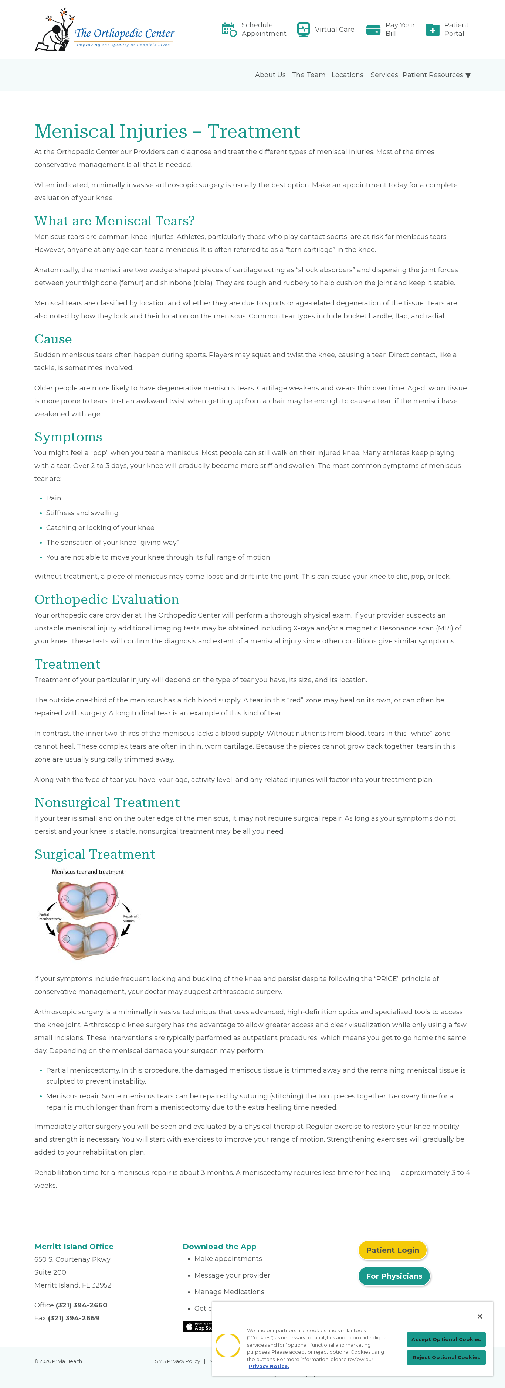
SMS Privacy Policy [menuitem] (177, 1361)
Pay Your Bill (400, 29)
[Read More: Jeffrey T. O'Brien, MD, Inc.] (104, 29)
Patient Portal (456, 29)
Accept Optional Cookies (446, 1339)
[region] (352, 1339)
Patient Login (392, 1250)
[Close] (480, 1316)
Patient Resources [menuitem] (433, 75)
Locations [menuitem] (347, 75)
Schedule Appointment (264, 29)
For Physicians (394, 1276)
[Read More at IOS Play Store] (202, 1326)
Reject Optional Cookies (446, 1357)
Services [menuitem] (384, 75)
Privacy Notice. (269, 1366)
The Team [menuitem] (309, 75)
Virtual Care (335, 29)
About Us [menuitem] (270, 75)
